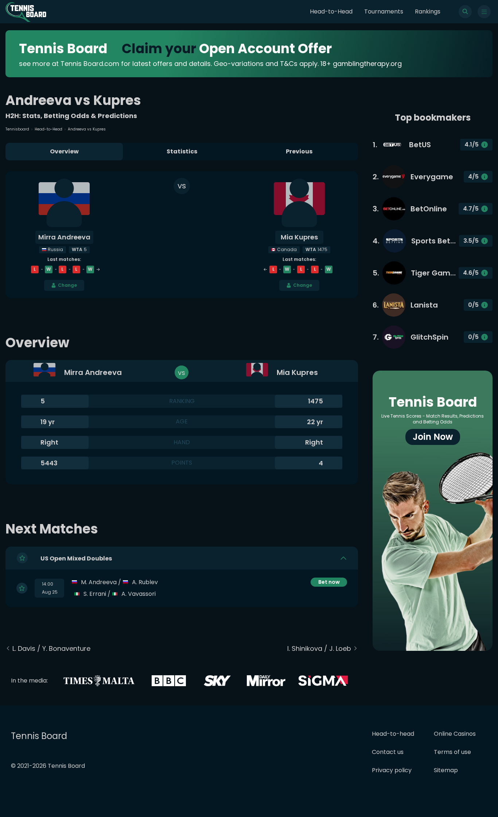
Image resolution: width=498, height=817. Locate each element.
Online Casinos (455, 734)
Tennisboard (17, 129)
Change (67, 285)
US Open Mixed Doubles (76, 558)
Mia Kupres (299, 237)
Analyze (328, 594)
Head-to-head (393, 734)
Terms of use (452, 752)
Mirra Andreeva (64, 237)
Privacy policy (392, 770)
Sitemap (446, 770)
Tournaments (383, 11)
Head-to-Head (331, 11)
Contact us (388, 752)
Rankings (427, 11)
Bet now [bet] (329, 582)
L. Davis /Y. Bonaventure (51, 648)
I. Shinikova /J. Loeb (319, 648)
